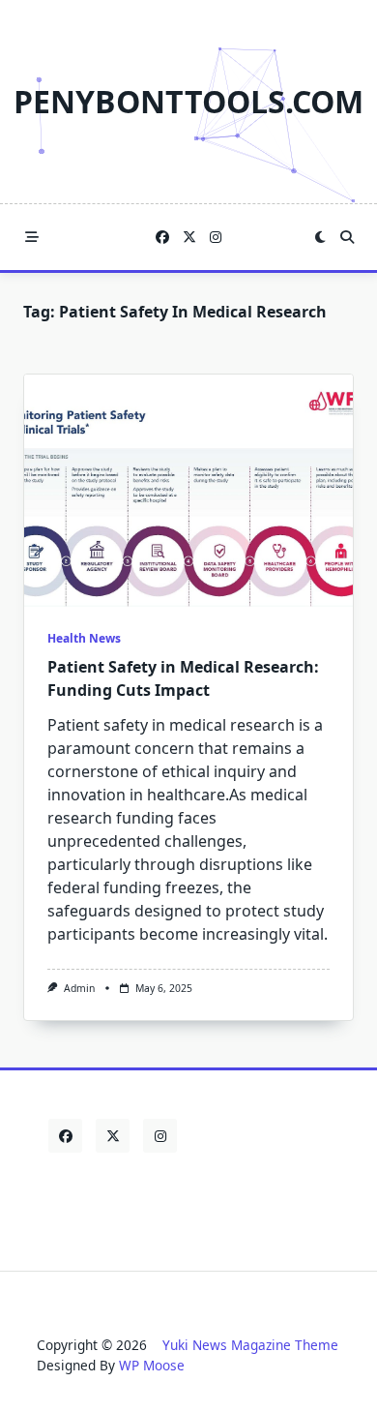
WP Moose (152, 1365)
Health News (84, 638)
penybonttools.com (188, 101)
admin (79, 988)
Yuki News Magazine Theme (250, 1345)
